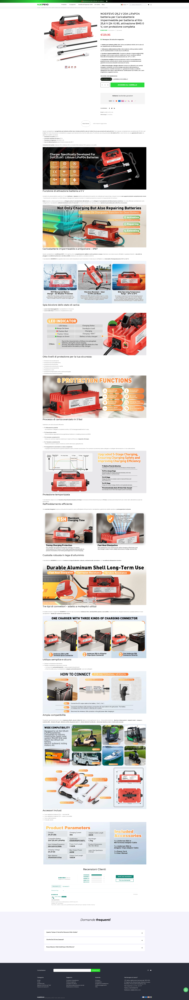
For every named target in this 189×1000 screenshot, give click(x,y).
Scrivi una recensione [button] (125, 876)
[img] (54, 894)
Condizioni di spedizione (72, 980)
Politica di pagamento (101, 985)
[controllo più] (108, 85)
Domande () (66, 886)
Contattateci (98, 982)
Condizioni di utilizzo (71, 983)
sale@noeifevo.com (135, 990)
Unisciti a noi (95, 970)
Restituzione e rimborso (72, 987)
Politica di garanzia (71, 982)
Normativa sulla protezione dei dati (75, 985)
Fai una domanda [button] (124, 880)
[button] (124, 4)
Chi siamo (97, 980)
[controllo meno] (101, 85)
